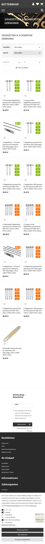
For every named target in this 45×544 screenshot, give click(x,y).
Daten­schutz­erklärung (9, 449)
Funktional (8, 522)
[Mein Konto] (33, 4)
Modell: (5, 53)
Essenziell (8, 510)
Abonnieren (21, 424)
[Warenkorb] (42, 4)
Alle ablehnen (22, 534)
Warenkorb (5, 472)
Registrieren (5, 466)
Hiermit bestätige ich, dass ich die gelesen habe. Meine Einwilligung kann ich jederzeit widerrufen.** (23, 414)
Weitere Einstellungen (8, 525)
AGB (3, 446)
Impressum (5, 443)
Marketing (8, 515)
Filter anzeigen (22, 67)
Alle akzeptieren (22, 530)
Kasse (12, 472)
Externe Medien (10, 517)
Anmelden (5, 463)
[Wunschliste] (37, 4)
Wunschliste (5, 96)
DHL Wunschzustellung (12, 520)
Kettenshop (10, 4)
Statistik (7, 512)
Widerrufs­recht (6, 452)
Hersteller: (6, 47)
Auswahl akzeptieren (22, 539)
